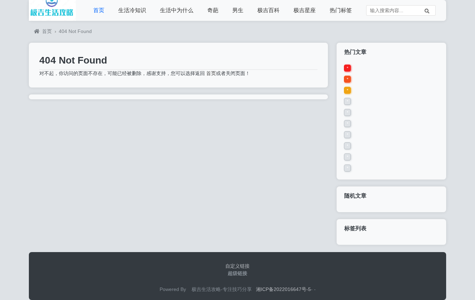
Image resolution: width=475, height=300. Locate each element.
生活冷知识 (132, 10)
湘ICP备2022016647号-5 (283, 289)
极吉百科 (268, 10)
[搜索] (427, 10)
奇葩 (212, 10)
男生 (237, 10)
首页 (98, 10)
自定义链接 (237, 266)
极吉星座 (304, 10)
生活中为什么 (176, 10)
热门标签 (341, 10)
